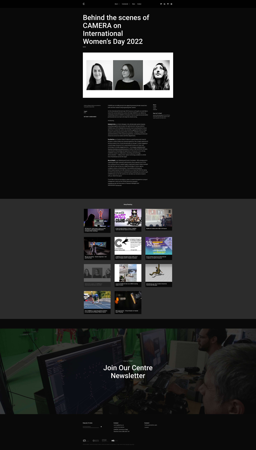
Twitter (154, 108)
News (85, 112)
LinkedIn (154, 106)
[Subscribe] (101, 427)
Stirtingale (127, 444)
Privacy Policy (131, 444)
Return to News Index (90, 116)
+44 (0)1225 (119, 427)
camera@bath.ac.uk (119, 425)
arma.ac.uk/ (119, 185)
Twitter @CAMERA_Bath (150, 425)
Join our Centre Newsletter (158, 115)
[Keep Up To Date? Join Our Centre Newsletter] (128, 413)
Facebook (155, 109)
